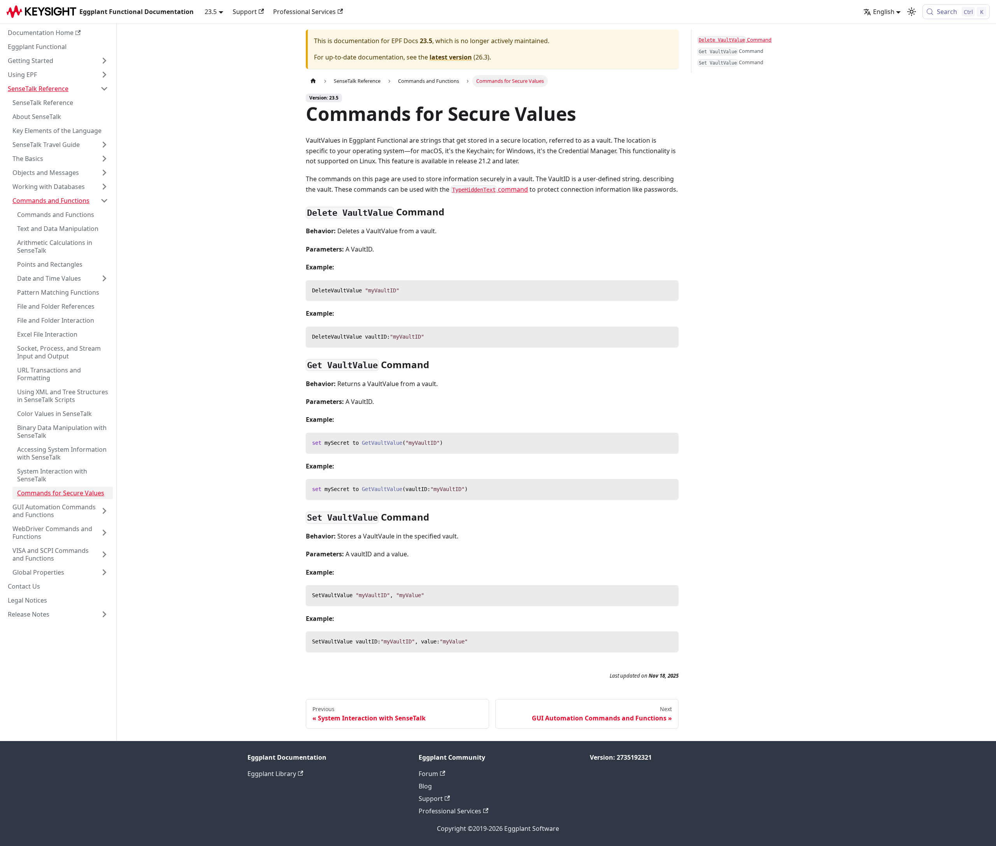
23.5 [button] (211, 11)
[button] (58, 60)
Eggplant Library (271, 773)
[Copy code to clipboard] (669, 289)
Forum (428, 773)
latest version (451, 57)
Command (735, 39)
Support (245, 11)
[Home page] (313, 81)
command (490, 189)
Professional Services (304, 11)
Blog (425, 786)
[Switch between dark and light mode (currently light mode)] (911, 11)
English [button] (883, 11)
